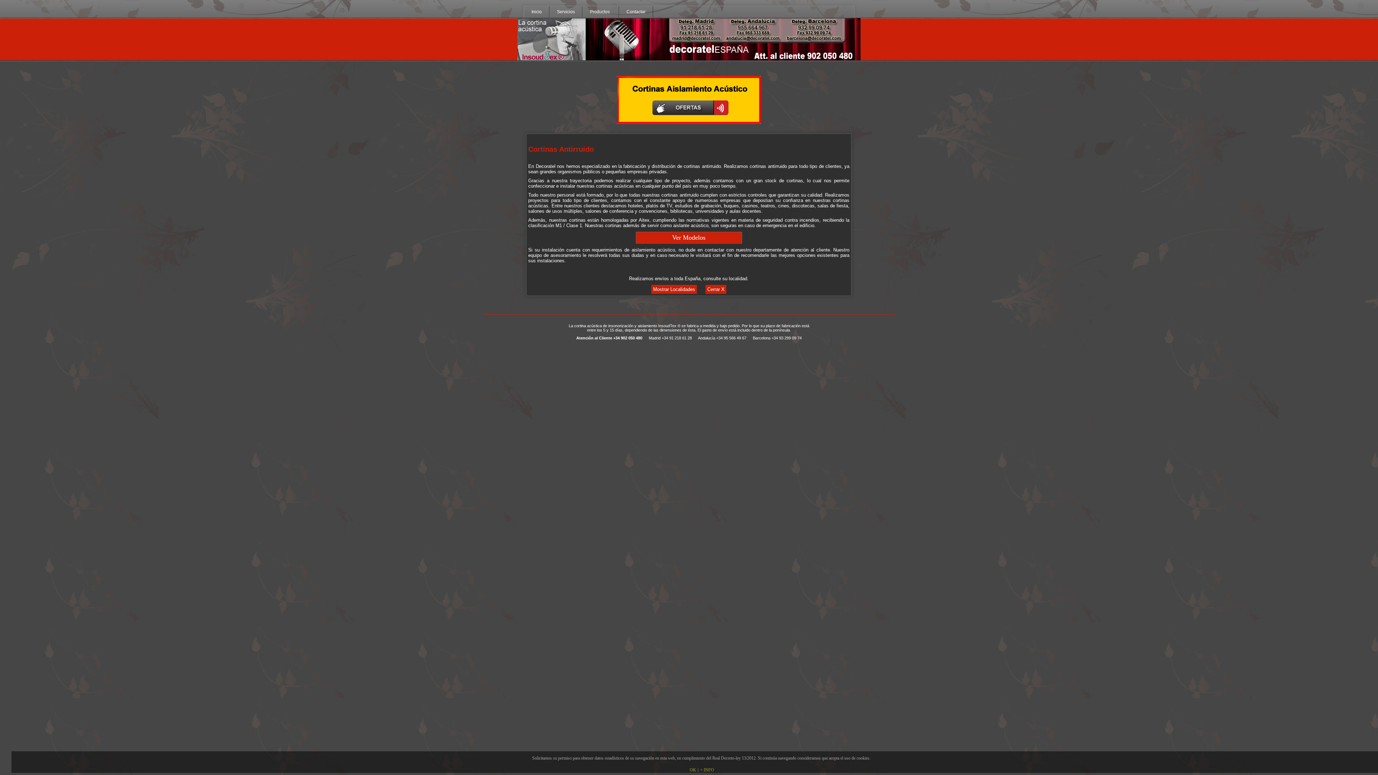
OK (693, 769)
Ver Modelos (689, 237)
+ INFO (707, 769)
